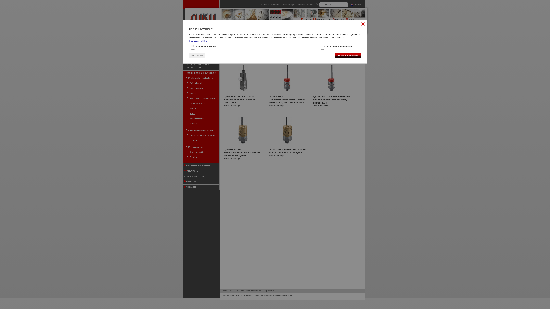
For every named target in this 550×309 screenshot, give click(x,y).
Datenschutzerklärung (199, 41)
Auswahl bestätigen (197, 55)
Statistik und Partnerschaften (337, 46)
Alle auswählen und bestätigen (348, 55)
